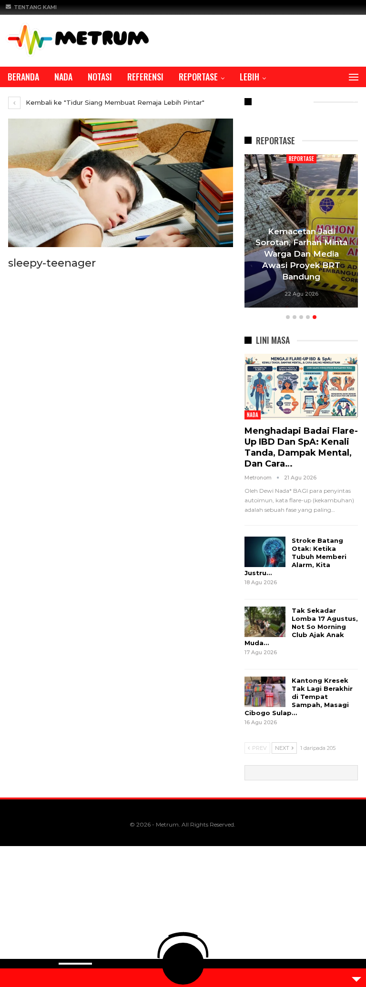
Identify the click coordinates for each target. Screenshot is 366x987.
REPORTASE (198, 76)
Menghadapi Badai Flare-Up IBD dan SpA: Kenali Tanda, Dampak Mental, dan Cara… (301, 447)
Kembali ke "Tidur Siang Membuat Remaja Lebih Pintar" (114, 102)
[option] (301, 232)
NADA (63, 76)
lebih (249, 76)
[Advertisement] (183, 916)
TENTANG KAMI (35, 7)
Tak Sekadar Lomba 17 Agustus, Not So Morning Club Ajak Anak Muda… (301, 627)
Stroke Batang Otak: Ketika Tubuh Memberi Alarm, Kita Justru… (295, 557)
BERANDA (23, 76)
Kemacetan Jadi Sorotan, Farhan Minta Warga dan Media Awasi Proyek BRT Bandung (301, 254)
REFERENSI (145, 76)
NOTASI (100, 76)
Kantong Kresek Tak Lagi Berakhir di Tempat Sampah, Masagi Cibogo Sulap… (298, 697)
